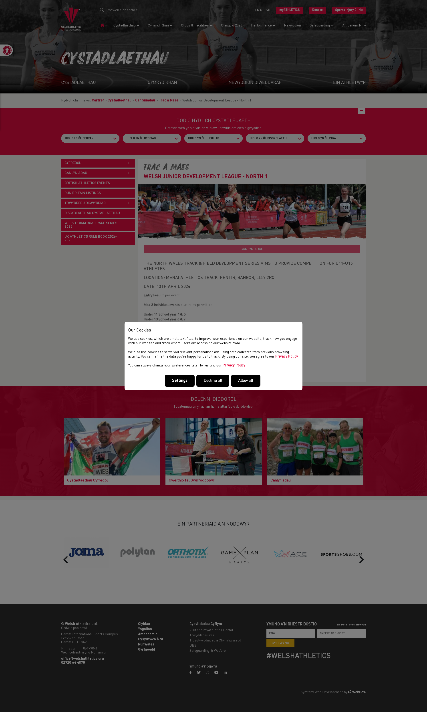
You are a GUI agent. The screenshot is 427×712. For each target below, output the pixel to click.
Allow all (245, 381)
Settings (179, 381)
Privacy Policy (286, 356)
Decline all (213, 381)
